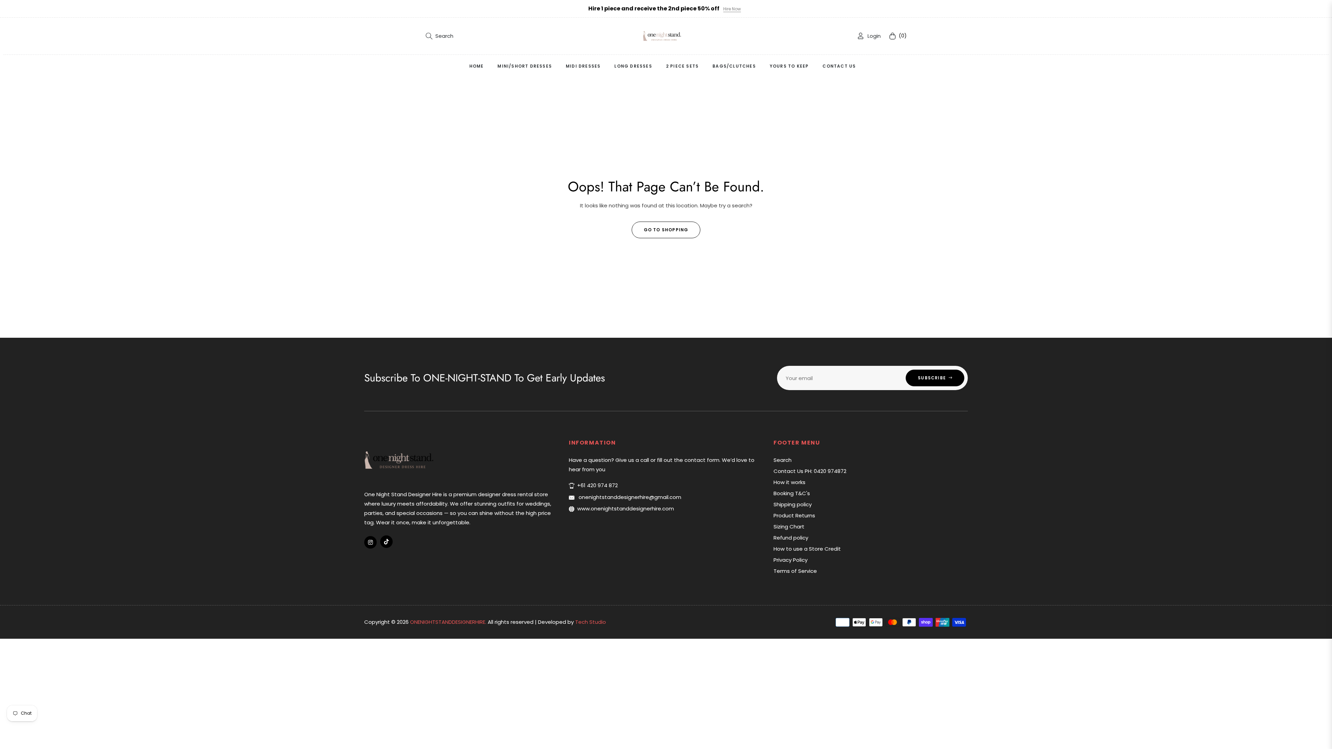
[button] (439, 36)
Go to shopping (666, 230)
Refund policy (791, 537)
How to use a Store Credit (807, 548)
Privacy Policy (791, 559)
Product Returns (794, 515)
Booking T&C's (792, 493)
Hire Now (732, 9)
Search (783, 460)
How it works (789, 482)
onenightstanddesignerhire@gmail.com (629, 497)
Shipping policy (793, 504)
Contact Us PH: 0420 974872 (810, 471)
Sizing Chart (789, 526)
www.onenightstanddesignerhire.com (625, 508)
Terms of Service (795, 571)
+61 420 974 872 (597, 485)
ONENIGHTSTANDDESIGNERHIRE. (449, 622)
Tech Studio (590, 622)
